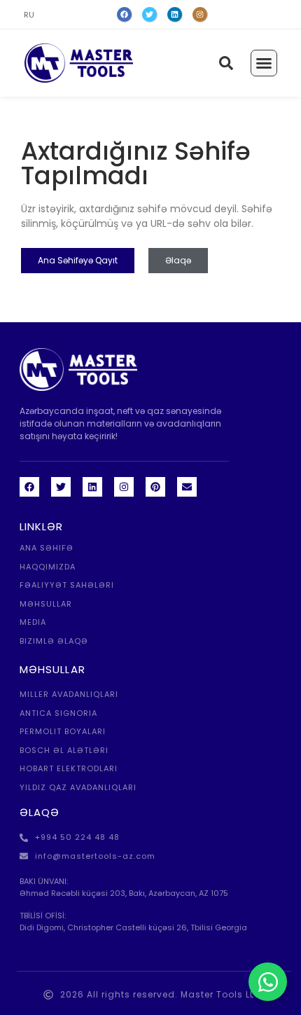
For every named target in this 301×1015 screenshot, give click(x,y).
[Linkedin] (92, 487)
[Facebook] (124, 14)
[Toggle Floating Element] (267, 981)
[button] (264, 63)
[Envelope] (187, 487)
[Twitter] (150, 14)
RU (29, 14)
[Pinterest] (155, 487)
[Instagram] (200, 14)
